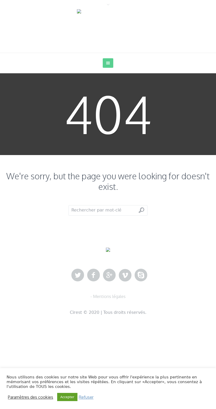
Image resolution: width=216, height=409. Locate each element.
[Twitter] (77, 275)
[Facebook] (93, 275)
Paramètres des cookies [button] (30, 397)
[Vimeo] (125, 275)
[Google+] (109, 275)
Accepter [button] (67, 397)
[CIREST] (108, 250)
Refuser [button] (86, 397)
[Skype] (141, 275)
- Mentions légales (108, 296)
